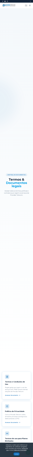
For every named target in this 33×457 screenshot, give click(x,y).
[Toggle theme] (26, 5)
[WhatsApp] (5, 1)
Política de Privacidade (20, 450)
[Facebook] (2, 1)
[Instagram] (7, 1)
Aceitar (17, 454)
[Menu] (30, 5)
